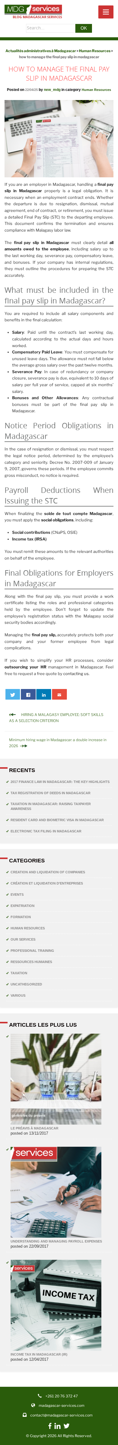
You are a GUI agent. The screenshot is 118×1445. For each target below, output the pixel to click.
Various (18, 995)
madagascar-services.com (61, 1405)
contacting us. (76, 673)
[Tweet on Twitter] (12, 694)
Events (17, 894)
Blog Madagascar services (37, 17)
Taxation (19, 973)
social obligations (57, 519)
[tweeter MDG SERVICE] (67, 1427)
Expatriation (22, 906)
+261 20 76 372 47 (61, 1396)
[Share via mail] (59, 694)
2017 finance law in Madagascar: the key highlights (60, 782)
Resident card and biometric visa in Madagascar (57, 820)
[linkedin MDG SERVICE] (57, 1427)
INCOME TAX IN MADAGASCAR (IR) (39, 1354)
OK (83, 28)
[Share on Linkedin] (43, 694)
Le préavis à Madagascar (34, 1128)
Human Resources (96, 90)
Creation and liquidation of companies (48, 872)
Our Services (23, 939)
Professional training (32, 950)
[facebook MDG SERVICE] (49, 1429)
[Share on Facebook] (28, 694)
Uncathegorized (26, 984)
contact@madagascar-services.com (61, 1415)
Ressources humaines (31, 962)
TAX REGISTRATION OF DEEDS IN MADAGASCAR (50, 793)
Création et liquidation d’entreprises (47, 883)
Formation (21, 917)
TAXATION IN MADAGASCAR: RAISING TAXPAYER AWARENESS (51, 806)
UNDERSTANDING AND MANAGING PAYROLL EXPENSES (56, 1241)
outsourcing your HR (25, 666)
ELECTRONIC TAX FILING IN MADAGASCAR (46, 831)
